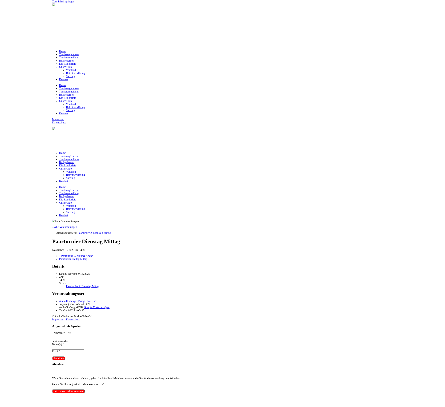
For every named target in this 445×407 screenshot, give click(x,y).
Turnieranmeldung (69, 57)
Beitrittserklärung (75, 73)
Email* (56, 351)
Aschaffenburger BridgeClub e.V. (77, 301)
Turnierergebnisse (69, 54)
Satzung (70, 76)
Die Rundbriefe (67, 63)
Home (62, 51)
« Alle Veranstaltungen (64, 226)
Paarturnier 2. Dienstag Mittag (82, 286)
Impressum (58, 119)
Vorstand (71, 69)
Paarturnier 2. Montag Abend (76, 255)
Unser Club (65, 66)
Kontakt (63, 79)
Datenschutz (59, 122)
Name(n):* (58, 344)
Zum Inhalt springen (63, 1)
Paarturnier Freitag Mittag (74, 258)
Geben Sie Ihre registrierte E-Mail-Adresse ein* (78, 384)
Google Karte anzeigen (97, 307)
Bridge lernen (66, 60)
